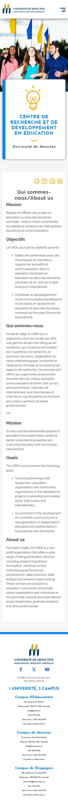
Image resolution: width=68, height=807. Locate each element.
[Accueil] (23, 9)
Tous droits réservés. (34, 681)
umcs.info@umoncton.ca (34, 782)
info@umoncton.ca (34, 746)
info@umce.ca (34, 711)
